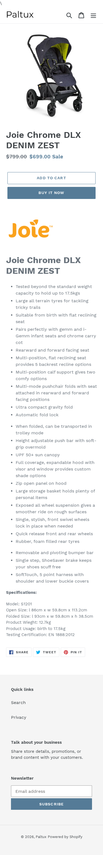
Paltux (41, 837)
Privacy (18, 717)
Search (18, 702)
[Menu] (93, 15)
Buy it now (51, 192)
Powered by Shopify (65, 837)
